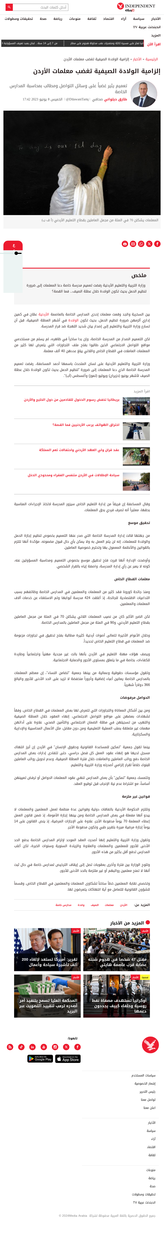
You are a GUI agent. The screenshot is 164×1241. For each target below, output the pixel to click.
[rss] (10, 1047)
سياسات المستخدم (143, 1075)
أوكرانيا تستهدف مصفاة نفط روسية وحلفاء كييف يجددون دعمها (119, 1006)
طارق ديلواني (115, 99)
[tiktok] (21, 1047)
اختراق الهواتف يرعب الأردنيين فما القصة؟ (86, 425)
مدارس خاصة (64, 905)
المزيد (156, 35)
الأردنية (43, 314)
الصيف (95, 905)
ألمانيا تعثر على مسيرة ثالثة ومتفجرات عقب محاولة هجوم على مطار (123, 43)
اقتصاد (108, 19)
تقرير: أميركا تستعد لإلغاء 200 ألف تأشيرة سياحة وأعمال (49, 962)
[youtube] (44, 1047)
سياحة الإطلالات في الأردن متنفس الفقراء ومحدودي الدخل (73, 475)
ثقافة (91, 19)
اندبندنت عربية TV (147, 27)
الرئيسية (151, 59)
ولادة (81, 905)
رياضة (57, 19)
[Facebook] (77, 1047)
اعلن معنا (149, 1108)
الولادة (73, 320)
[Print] (125, 244)
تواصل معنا (148, 1100)
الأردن (123, 905)
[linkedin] (32, 1047)
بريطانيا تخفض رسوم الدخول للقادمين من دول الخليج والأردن (71, 400)
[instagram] (55, 1047)
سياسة (138, 19)
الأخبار (156, 19)
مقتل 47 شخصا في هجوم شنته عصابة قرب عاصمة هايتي (117, 962)
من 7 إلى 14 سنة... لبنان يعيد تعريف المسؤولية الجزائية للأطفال (36, 43)
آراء (123, 19)
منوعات (75, 19)
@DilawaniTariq (77, 99)
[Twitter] (66, 1047)
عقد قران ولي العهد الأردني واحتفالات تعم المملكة (79, 450)
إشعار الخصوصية (145, 1083)
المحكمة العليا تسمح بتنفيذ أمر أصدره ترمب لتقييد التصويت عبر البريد (48, 1006)
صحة (43, 19)
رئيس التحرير (147, 1091)
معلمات (109, 905)
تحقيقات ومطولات (19, 19)
